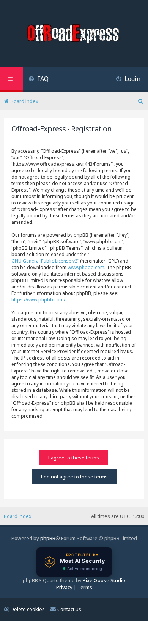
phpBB (47, 538)
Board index (17, 516)
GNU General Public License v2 (44, 261)
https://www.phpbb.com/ (38, 299)
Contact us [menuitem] (69, 609)
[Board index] (74, 34)
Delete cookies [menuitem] (28, 609)
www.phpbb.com (86, 267)
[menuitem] (38, 79)
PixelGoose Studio (104, 580)
